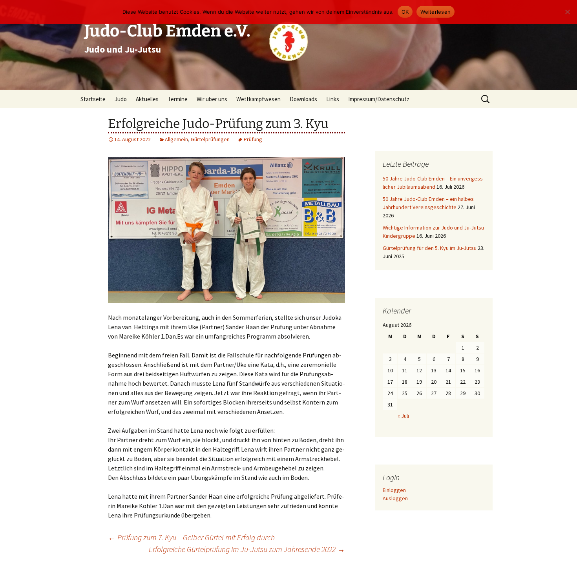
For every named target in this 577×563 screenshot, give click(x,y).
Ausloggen (395, 498)
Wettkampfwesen (258, 99)
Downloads (303, 99)
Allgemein (176, 139)
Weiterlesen (435, 12)
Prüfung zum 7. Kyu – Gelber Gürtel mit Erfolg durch (191, 537)
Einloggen (394, 490)
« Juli (403, 415)
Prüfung (253, 139)
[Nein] (567, 12)
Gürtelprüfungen (210, 139)
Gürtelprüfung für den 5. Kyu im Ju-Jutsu (430, 247)
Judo (121, 99)
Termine (178, 99)
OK (405, 12)
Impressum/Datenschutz (378, 99)
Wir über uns (212, 99)
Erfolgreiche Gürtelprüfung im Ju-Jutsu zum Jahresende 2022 (247, 549)
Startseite (93, 99)
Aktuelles (147, 99)
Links (332, 99)
